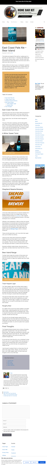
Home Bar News (39, 140)
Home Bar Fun (38, 133)
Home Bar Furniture (39, 135)
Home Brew (38, 146)
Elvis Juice (10, 362)
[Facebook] (5, 388)
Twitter (12, 449)
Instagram (13, 456)
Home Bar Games (39, 137)
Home (3, 21)
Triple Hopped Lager (11, 103)
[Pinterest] (3, 388)
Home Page (5, 446)
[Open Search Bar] (44, 22)
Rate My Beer (6, 392)
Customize (27, 462)
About (27, 21)
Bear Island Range (9, 102)
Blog (8, 21)
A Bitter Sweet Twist (10, 99)
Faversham (18, 215)
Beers (36, 121)
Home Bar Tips (38, 144)
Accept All (42, 462)
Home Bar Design (39, 129)
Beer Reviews (14, 21)
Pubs (36, 156)
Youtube (13, 446)
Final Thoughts (8, 106)
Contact (31, 21)
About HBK (4, 449)
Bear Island (6, 393)
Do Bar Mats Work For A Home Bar (10, 395)
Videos (21, 21)
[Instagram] (6, 388)
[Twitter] (8, 388)
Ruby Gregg (10, 363)
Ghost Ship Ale (11, 365)
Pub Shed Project (39, 154)
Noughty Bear (10, 105)
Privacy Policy (5, 452)
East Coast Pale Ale (9, 97)
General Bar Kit (38, 123)
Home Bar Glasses (39, 138)
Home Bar (37, 125)
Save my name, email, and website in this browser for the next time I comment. (16, 430)
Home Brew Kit (38, 148)
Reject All (34, 462)
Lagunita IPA (10, 360)
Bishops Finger (14, 228)
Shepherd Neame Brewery (11, 100)
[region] (23, 461)
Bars (36, 119)
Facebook (13, 453)
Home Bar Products (39, 142)
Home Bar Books (39, 127)
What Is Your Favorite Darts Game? (10, 394)
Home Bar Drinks (39, 131)
